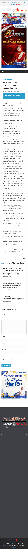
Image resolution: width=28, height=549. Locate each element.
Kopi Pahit (5, 79)
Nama (3, 336)
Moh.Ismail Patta (15, 91)
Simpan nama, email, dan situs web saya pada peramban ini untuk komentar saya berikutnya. (13, 360)
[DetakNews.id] (3, 71)
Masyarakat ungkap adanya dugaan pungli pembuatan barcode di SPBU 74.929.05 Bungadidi (14, 257)
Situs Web (4, 349)
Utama (10, 79)
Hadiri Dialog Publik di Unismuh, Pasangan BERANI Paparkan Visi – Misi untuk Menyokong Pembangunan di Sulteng (13, 271)
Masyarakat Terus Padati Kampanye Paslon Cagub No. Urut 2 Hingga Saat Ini (14, 250)
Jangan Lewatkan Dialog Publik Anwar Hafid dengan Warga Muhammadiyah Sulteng (12, 285)
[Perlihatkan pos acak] (25, 71)
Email (3, 343)
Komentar (4, 318)
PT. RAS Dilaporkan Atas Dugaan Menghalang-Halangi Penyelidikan (13, 298)
